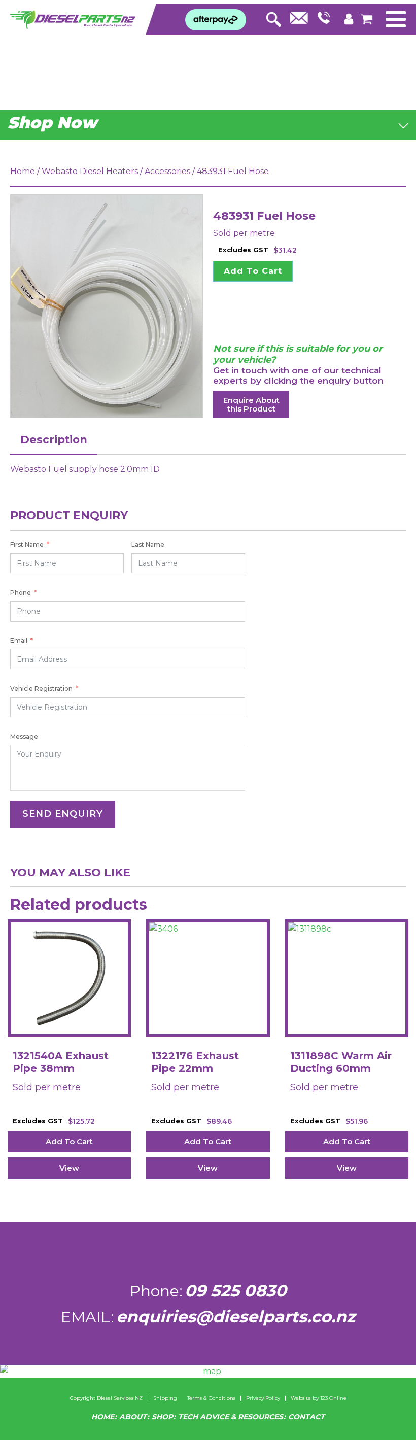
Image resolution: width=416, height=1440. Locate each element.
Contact (306, 1416)
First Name (27, 544)
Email (18, 640)
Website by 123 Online (318, 1398)
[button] (186, 211)
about (133, 1416)
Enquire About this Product (251, 404)
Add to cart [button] (69, 1141)
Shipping (165, 1398)
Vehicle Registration (41, 688)
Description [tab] (53, 439)
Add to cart (253, 271)
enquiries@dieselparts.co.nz (235, 1316)
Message (24, 736)
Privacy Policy (263, 1398)
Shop (162, 1416)
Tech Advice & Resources (230, 1416)
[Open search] (273, 16)
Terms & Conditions (211, 1398)
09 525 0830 (236, 1290)
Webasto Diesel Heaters (90, 171)
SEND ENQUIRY (62, 813)
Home (22, 171)
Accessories (167, 171)
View (69, 1168)
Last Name (147, 544)
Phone (20, 592)
